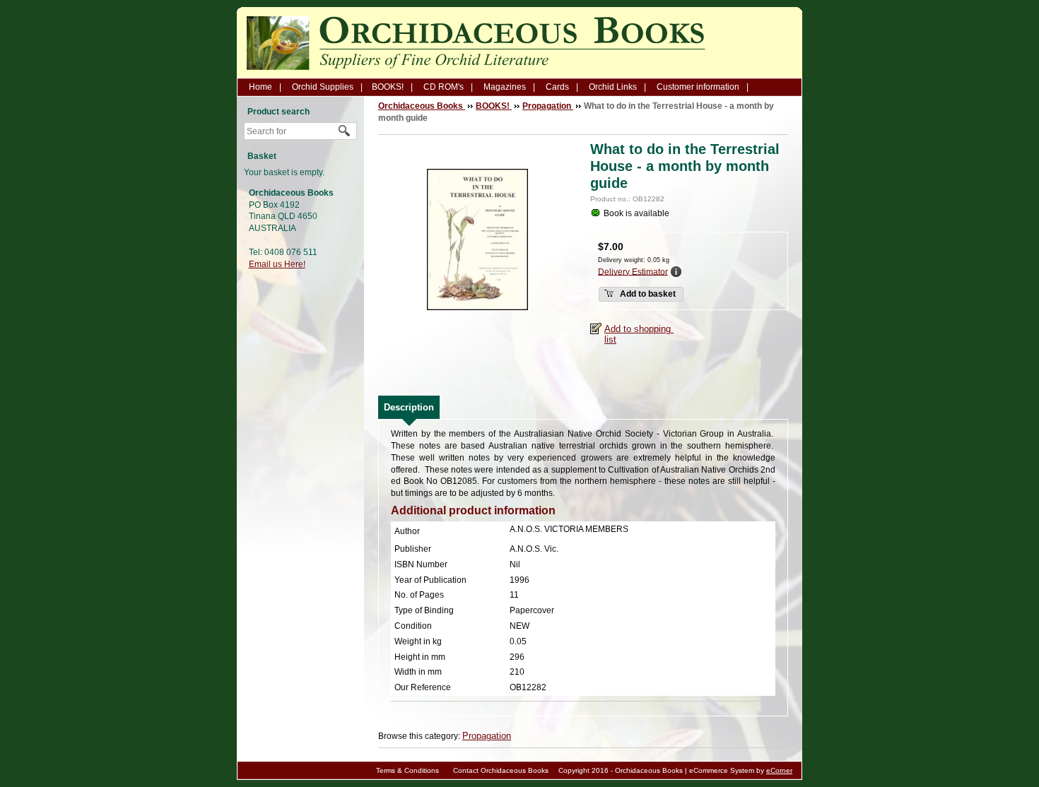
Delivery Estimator (633, 271)
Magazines (504, 87)
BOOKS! (388, 87)
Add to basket (647, 294)
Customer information (698, 87)
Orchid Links (613, 87)
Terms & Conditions (407, 770)
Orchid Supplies (322, 87)
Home (260, 87)
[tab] (409, 407)
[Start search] (345, 131)
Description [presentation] (409, 407)
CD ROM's (443, 87)
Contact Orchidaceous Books (500, 770)
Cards (557, 87)
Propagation (486, 735)
